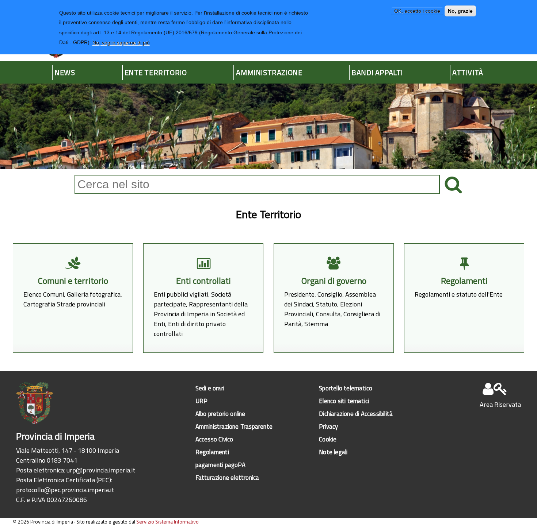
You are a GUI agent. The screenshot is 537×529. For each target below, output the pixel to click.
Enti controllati (203, 280)
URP (201, 400)
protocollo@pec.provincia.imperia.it (65, 490)
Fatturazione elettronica (227, 477)
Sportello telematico (345, 388)
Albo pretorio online (220, 413)
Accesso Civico (214, 439)
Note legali (333, 451)
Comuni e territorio (73, 280)
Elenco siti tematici (344, 400)
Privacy (328, 426)
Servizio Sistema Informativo (167, 521)
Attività (467, 72)
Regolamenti (464, 280)
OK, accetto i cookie (417, 11)
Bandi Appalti (377, 72)
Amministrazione (269, 72)
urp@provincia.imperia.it (100, 470)
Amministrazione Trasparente (234, 426)
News (64, 72)
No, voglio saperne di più (121, 42)
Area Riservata (500, 404)
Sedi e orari (209, 388)
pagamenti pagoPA (220, 464)
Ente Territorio (156, 72)
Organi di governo (333, 280)
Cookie (327, 439)
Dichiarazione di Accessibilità (356, 413)
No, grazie (460, 11)
